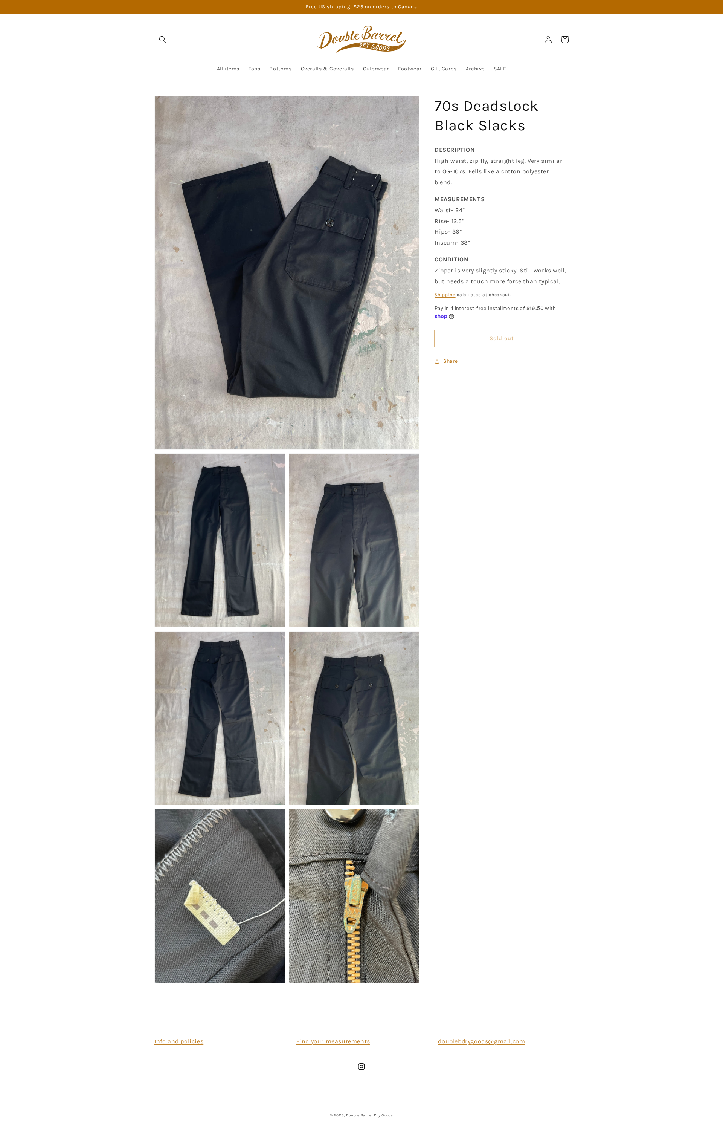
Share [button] (450, 361)
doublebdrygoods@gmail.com (481, 1041)
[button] (162, 39)
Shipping (445, 294)
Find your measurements (333, 1041)
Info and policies (178, 1041)
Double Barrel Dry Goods (369, 1115)
